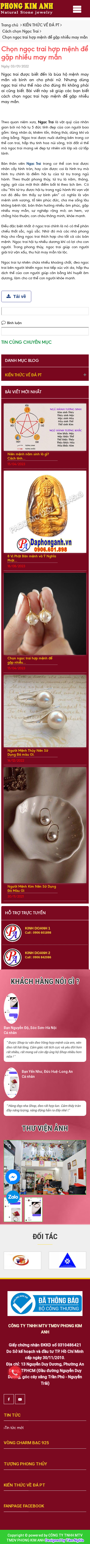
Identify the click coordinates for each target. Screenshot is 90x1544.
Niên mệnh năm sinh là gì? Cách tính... (28, 456)
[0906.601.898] (17, 1375)
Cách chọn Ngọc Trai (20, 31)
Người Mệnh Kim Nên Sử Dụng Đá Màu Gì (32, 888)
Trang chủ (9, 25)
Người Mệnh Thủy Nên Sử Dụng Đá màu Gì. (28, 752)
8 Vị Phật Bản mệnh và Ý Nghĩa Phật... (32, 558)
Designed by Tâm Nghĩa (64, 1540)
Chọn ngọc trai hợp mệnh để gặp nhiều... (30, 660)
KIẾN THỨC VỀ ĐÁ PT (41, 25)
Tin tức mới (14, 1427)
